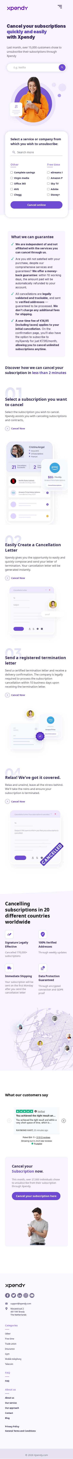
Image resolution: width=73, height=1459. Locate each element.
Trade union (10, 1344)
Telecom (9, 1364)
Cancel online (36, 205)
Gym (7, 1354)
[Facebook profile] (7, 1295)
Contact (9, 1413)
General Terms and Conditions (20, 1431)
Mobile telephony (13, 1359)
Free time (9, 1338)
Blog (7, 1418)
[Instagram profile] (25, 1295)
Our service (11, 1403)
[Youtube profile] (32, 1295)
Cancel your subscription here (36, 1196)
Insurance (10, 1349)
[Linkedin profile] (19, 1295)
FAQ (7, 1381)
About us (9, 1398)
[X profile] (13, 1295)
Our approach (12, 1408)
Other (8, 1333)
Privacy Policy (12, 1426)
